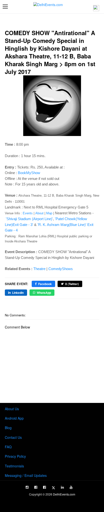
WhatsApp (44, 292)
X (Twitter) (72, 284)
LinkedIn (18, 292)
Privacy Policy (15, 456)
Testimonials (14, 466)
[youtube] (71, 487)
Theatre (39, 269)
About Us (12, 408)
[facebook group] (44, 487)
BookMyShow (29, 173)
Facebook (45, 284)
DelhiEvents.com (64, 494)
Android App (14, 418)
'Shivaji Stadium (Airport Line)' (29, 219)
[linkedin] (62, 487)
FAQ (8, 446)
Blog (8, 427)
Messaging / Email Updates (26, 475)
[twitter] (53, 487)
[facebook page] (35, 487)
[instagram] (27, 487)
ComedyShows (60, 269)
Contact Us (13, 437)
